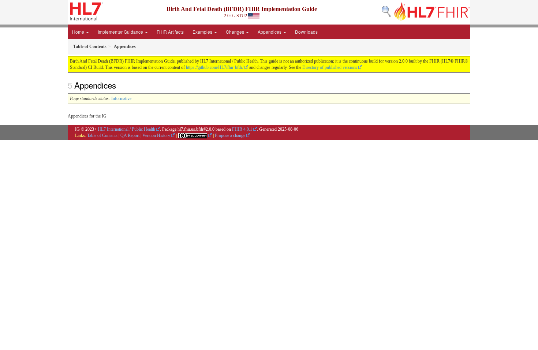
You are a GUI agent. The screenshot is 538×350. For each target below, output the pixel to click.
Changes (235, 32)
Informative (121, 98)
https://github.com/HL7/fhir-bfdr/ (214, 67)
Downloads (306, 32)
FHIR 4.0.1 (242, 129)
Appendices (270, 32)
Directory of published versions (329, 67)
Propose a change (230, 135)
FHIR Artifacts (170, 32)
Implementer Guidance (121, 32)
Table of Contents (102, 135)
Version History (156, 135)
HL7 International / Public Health (126, 129)
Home (78, 32)
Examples (203, 32)
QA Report (129, 135)
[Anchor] (120, 85)
